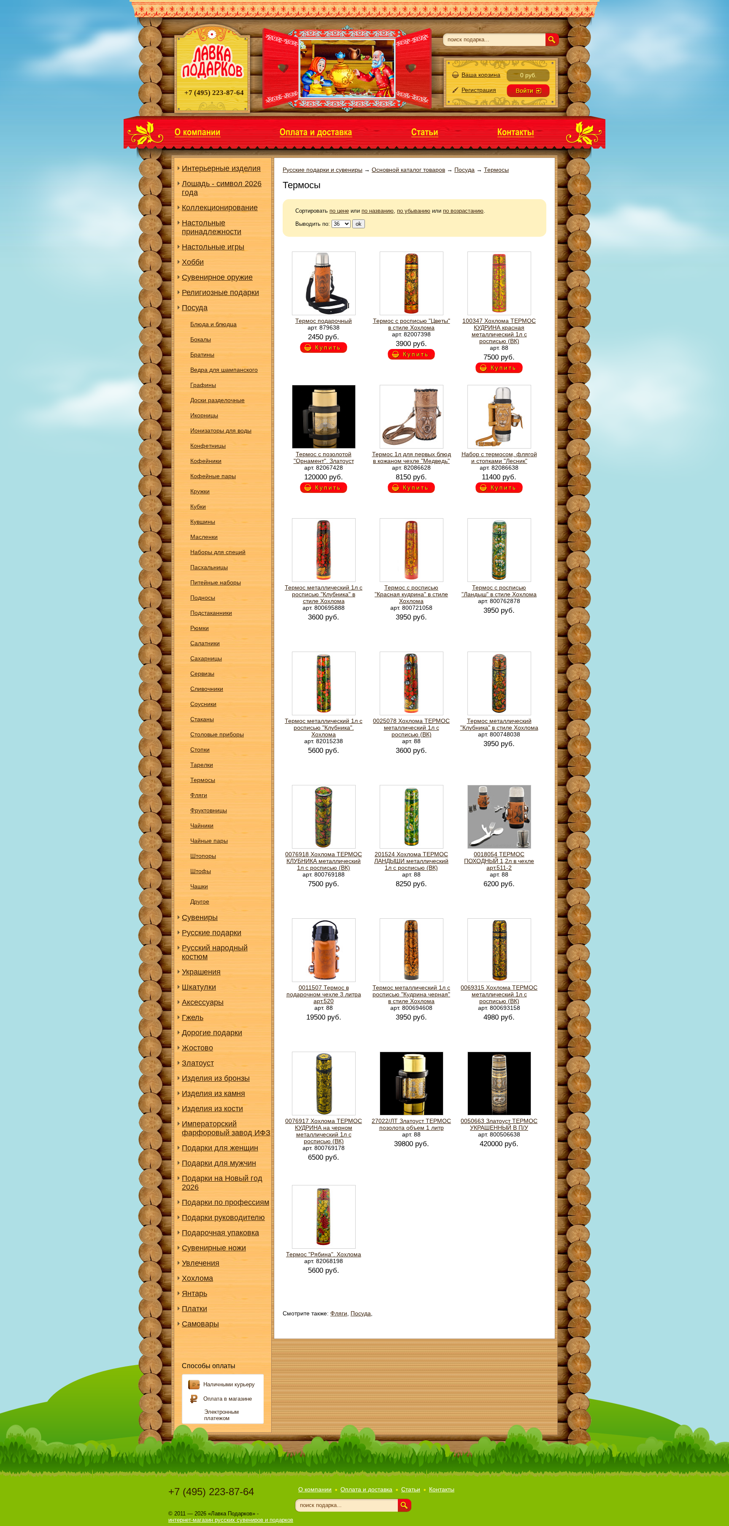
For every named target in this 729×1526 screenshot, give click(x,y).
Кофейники (205, 460)
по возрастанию (463, 211)
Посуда (195, 307)
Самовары (200, 1324)
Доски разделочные (217, 400)
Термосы (202, 780)
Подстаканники (211, 612)
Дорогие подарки (212, 1032)
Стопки (200, 749)
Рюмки (199, 628)
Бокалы (200, 339)
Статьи (410, 1489)
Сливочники (206, 688)
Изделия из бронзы (216, 1078)
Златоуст (198, 1063)
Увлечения (200, 1263)
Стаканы (202, 719)
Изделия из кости (212, 1108)
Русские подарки (211, 932)
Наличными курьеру (229, 1384)
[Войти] (528, 90)
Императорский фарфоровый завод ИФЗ (226, 1128)
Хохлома (197, 1278)
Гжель (192, 1017)
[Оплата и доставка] (316, 131)
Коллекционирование (220, 207)
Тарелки (201, 764)
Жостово (197, 1048)
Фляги (198, 795)
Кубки (198, 506)
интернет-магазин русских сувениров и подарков (230, 1520)
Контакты (441, 1489)
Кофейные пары (213, 476)
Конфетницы (208, 445)
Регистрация (479, 90)
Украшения (201, 972)
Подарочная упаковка (220, 1232)
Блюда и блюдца (213, 324)
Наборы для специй (218, 552)
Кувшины (202, 521)
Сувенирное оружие (217, 277)
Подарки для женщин (220, 1148)
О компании (315, 1489)
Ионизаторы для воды (220, 430)
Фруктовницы (208, 810)
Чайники (201, 825)
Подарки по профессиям (225, 1202)
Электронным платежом (221, 1415)
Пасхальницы (209, 567)
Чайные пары (209, 840)
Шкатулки (199, 987)
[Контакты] (515, 131)
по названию (378, 211)
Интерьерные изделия (221, 168)
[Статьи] (424, 131)
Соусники (203, 704)
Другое (199, 901)
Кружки (200, 491)
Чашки (199, 886)
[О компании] (198, 131)
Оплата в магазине (227, 1399)
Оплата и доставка (366, 1489)
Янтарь (194, 1293)
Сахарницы (206, 658)
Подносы (202, 597)
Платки (194, 1308)
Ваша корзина (481, 74)
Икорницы (204, 415)
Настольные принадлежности (211, 227)
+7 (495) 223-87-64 (211, 1491)
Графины (203, 385)
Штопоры (203, 855)
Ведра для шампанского (224, 369)
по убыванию (413, 211)
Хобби (193, 262)
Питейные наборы (215, 582)
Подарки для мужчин (219, 1163)
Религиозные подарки (220, 292)
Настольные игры (213, 247)
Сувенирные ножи (214, 1248)
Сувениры (200, 917)
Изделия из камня (213, 1093)
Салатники (205, 643)
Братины (202, 354)
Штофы (200, 871)
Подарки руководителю (223, 1217)
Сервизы (202, 673)
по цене (339, 211)
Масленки (204, 536)
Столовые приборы (217, 734)
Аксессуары (203, 1002)
